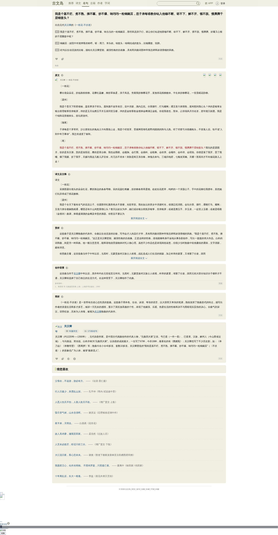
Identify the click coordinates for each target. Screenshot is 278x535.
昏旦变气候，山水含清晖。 (69, 412)
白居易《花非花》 (88, 423)
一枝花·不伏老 (83, 25)
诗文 (78, 3)
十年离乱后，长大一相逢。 (69, 476)
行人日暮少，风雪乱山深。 (69, 391)
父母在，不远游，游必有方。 (70, 381)
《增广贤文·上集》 (107, 402)
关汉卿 (67, 25)
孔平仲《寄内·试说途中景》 (103, 391)
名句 (85, 3)
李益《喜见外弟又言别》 (101, 476)
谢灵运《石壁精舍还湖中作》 (104, 412)
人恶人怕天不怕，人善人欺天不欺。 (73, 402)
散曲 (56, 66)
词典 (3, 533)
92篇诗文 (73, 331)
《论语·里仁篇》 (99, 381)
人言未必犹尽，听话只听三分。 (71, 444)
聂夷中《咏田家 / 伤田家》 (130, 465)
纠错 (157, 489)
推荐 (71, 3)
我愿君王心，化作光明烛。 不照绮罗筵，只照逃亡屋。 (83, 465)
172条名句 (92, 331)
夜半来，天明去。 (64, 423)
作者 (100, 3)
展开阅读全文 (138, 218)
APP (210, 3)
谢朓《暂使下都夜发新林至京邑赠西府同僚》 (112, 455)
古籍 (92, 3)
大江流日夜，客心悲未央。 (69, 455)
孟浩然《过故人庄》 (99, 434)
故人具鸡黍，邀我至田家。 (69, 434)
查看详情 (3, 524)
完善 (220, 59)
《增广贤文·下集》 (103, 444)
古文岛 (57, 3)
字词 (107, 3)
